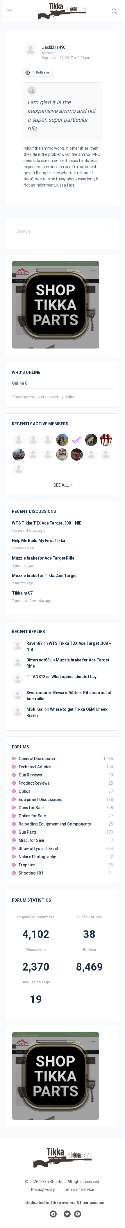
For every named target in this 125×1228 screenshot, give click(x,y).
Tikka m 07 (22, 593)
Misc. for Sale (31, 840)
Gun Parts (28, 832)
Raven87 (34, 643)
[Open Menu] (9, 10)
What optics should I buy (74, 676)
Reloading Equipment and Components (55, 824)
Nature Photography (37, 856)
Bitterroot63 (37, 660)
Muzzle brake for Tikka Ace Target (44, 575)
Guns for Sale (31, 807)
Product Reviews (34, 783)
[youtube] (77, 1213)
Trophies (27, 865)
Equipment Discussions (41, 799)
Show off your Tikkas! (38, 848)
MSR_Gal (35, 709)
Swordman (36, 692)
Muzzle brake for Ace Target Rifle (43, 558)
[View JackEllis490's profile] (31, 50)
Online (19, 383)
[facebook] (53, 1213)
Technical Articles (35, 766)
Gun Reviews (30, 775)
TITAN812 (35, 676)
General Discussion (37, 758)
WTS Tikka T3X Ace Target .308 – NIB (47, 523)
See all (61, 485)
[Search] (114, 11)
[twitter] (67, 1213)
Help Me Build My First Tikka (38, 540)
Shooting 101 (31, 873)
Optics (25, 791)
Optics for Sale (32, 816)
